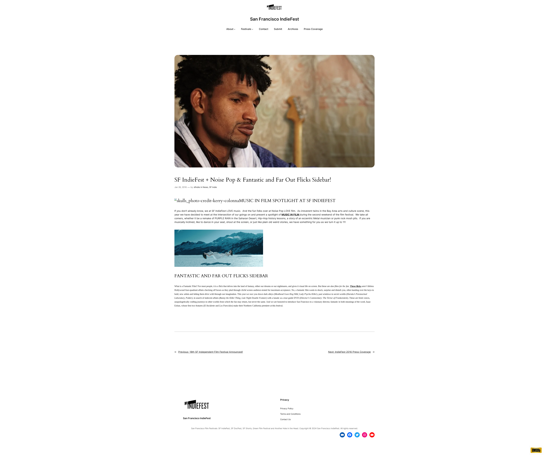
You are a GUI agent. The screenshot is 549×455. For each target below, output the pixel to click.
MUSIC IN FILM (290, 214)
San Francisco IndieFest (274, 19)
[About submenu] (234, 29)
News (205, 187)
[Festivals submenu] (252, 29)
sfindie (197, 187)
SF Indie (213, 187)
